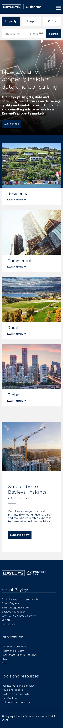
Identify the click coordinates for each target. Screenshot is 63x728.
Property (11, 21)
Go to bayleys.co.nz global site (20, 599)
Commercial (19, 260)
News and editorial (13, 689)
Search (53, 33)
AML (4, 662)
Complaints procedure (15, 646)
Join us (6, 619)
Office (52, 21)
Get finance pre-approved (17, 702)
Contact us (8, 624)
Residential (18, 193)
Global (13, 394)
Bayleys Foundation (14, 611)
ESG (4, 658)
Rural (12, 327)
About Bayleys (10, 603)
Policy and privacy (13, 650)
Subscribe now (20, 534)
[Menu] (58, 8)
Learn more (11, 124)
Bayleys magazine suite (16, 694)
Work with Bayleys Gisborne (19, 615)
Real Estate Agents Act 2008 (19, 654)
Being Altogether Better (16, 607)
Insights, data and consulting (19, 685)
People (31, 21)
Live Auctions (10, 698)
